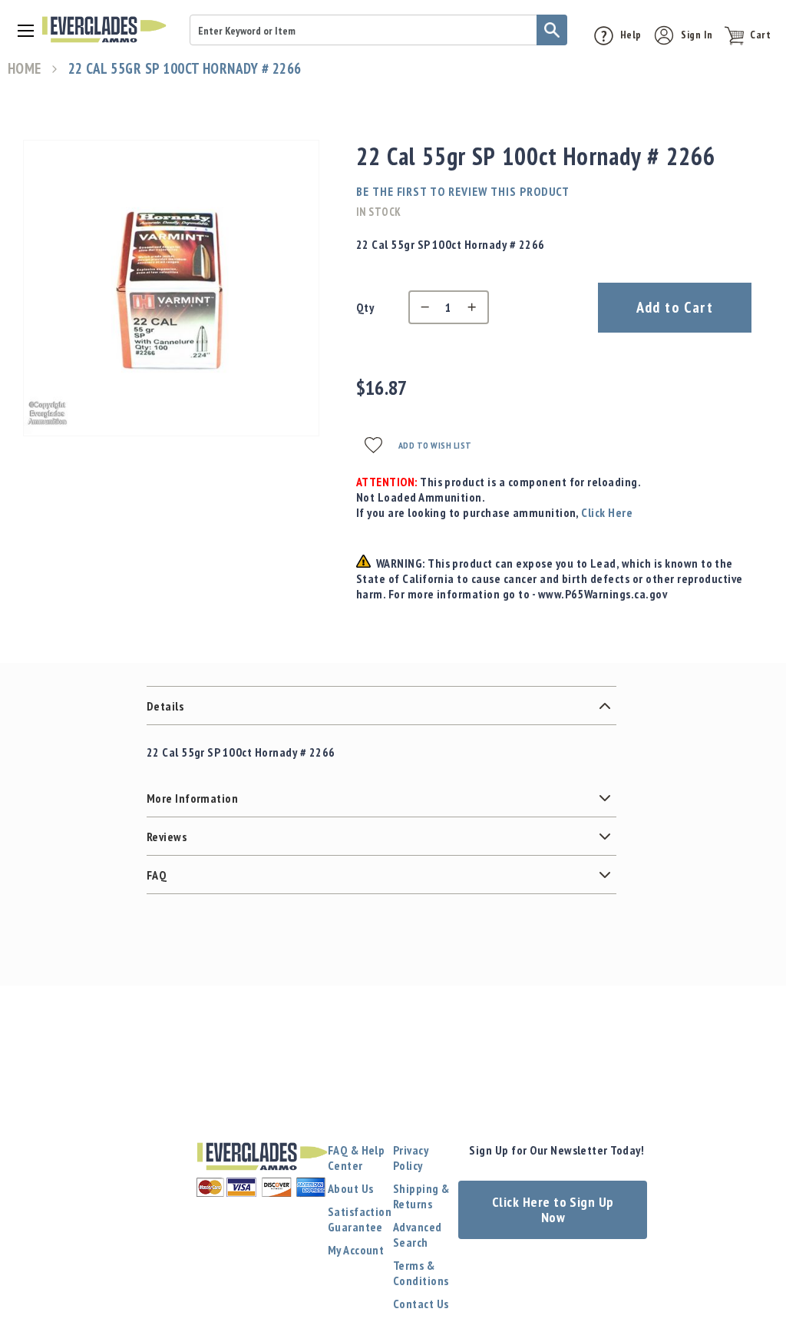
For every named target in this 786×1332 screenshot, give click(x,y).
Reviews (167, 836)
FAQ (157, 875)
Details (165, 706)
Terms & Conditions (421, 1272)
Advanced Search (417, 1234)
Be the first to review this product (463, 191)
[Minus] (421, 307)
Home (24, 69)
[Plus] (475, 307)
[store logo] (104, 30)
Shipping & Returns (421, 1196)
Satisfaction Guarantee (360, 1219)
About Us (351, 1188)
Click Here (606, 512)
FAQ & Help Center (356, 1157)
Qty (365, 307)
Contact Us (421, 1303)
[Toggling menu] (20, 29)
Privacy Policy (410, 1157)
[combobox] (378, 30)
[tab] (382, 706)
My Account (356, 1249)
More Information (193, 798)
